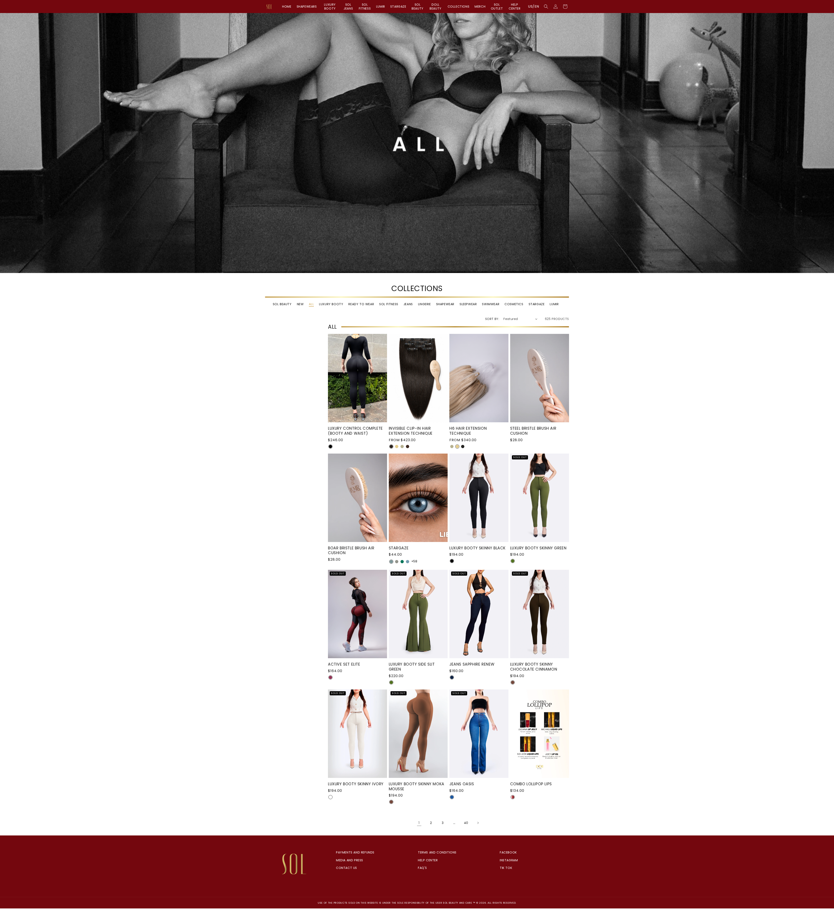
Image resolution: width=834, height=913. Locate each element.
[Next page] (478, 823)
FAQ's (422, 868)
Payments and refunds (355, 852)
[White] (330, 797)
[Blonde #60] (396, 446)
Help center (428, 860)
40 (466, 823)
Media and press (349, 860)
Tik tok (506, 868)
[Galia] (396, 561)
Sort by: (492, 319)
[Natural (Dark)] (391, 446)
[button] (546, 6)
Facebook (508, 852)
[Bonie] (402, 561)
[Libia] (391, 561)
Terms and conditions (437, 852)
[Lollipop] (512, 797)
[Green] (512, 561)
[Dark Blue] (451, 677)
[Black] (330, 446)
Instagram (509, 860)
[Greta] (407, 561)
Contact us (346, 868)
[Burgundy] (330, 677)
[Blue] (451, 797)
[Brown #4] (407, 446)
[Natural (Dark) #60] (462, 446)
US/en (533, 6)
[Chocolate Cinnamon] (512, 682)
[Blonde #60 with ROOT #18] (402, 446)
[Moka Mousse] (391, 802)
